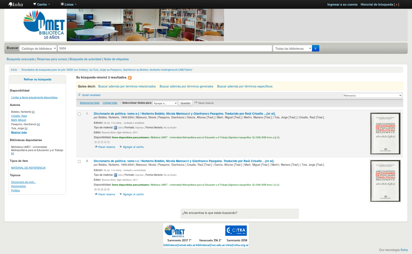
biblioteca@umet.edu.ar (179, 245)
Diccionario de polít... (23, 182)
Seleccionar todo (90, 102)
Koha (404, 250)
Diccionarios (18, 186)
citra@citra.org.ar (236, 245)
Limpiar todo (110, 102)
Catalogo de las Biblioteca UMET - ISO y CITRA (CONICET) (19, 4)
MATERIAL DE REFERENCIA (28, 167)
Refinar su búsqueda (37, 79)
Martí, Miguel (18, 120)
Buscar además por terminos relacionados (127, 86)
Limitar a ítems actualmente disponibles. (34, 97)
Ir (316, 48)
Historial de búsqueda (377, 4)
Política (15, 190)
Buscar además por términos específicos (245, 86)
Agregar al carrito (133, 147)
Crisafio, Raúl (19, 115)
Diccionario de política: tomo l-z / (184, 161)
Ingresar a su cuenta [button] (342, 4)
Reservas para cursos (52, 59)
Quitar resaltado (91, 95)
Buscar (12, 48)
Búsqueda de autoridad (85, 59)
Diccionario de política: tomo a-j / (185, 113)
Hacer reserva (106, 147)
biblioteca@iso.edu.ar (210, 245)
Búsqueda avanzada (21, 59)
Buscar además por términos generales (186, 86)
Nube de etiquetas (116, 59)
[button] (41, 4)
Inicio (14, 69)
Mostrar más (19, 132)
